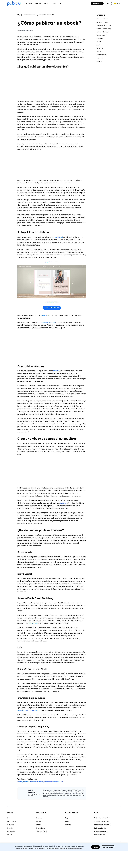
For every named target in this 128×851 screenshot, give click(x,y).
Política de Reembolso (101, 831)
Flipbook (39, 818)
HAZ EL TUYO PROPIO (52, 308)
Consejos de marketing (104, 28)
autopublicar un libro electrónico (28, 710)
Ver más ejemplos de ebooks (52, 302)
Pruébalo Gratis (97, 3)
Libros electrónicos (29, 15)
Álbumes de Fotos (102, 19)
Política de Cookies (100, 828)
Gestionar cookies (107, 847)
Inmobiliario (100, 48)
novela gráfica (33, 623)
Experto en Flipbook (103, 32)
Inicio (9, 818)
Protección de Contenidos (102, 818)
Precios (9, 835)
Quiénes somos (12, 821)
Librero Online (40, 828)
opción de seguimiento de (46, 322)
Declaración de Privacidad (102, 825)
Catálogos (100, 38)
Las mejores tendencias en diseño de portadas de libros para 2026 (40, 782)
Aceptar (95, 847)
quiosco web (45, 315)
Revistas (99, 45)
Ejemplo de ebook (49, 262)
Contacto (68, 825)
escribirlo (56, 371)
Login (108, 3)
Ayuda (67, 821)
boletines (63, 503)
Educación (100, 58)
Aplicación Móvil (41, 831)
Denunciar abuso (99, 835)
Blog (18, 15)
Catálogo (39, 821)
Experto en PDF (101, 35)
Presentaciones (101, 55)
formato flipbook (57, 237)
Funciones (10, 825)
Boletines (99, 61)
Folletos (99, 42)
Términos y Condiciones (101, 821)
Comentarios (11, 831)
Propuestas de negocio (104, 25)
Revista (38, 825)
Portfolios (100, 51)
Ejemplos (10, 828)
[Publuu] (13, 3)
